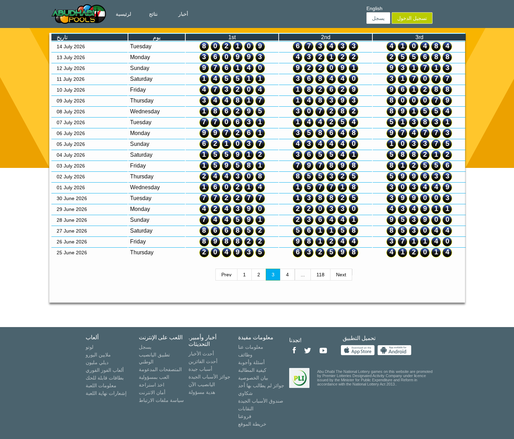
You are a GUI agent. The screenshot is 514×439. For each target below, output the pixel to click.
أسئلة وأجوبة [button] (251, 362)
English (374, 8)
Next (341, 274)
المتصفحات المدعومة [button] (160, 369)
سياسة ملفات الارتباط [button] (161, 400)
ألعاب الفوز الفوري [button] (105, 370)
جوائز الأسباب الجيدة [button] (209, 377)
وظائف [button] (245, 354)
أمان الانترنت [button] (152, 392)
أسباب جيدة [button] (200, 369)
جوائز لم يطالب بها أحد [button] (261, 385)
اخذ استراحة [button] (151, 385)
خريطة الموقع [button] (252, 424)
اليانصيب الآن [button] (201, 384)
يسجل (378, 18)
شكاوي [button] (245, 393)
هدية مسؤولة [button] (201, 392)
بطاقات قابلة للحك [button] (105, 378)
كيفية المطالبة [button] (252, 370)
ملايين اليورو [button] (98, 354)
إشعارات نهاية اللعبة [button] (106, 393)
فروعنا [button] (244, 416)
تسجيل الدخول (412, 18)
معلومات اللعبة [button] (101, 385)
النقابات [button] (246, 408)
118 (320, 274)
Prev (226, 274)
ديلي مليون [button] (97, 362)
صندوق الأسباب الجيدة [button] (260, 401)
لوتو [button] (89, 347)
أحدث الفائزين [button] (202, 361)
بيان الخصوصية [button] (253, 378)
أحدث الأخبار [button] (201, 353)
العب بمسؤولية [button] (154, 377)
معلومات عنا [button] (250, 347)
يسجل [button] (145, 347)
